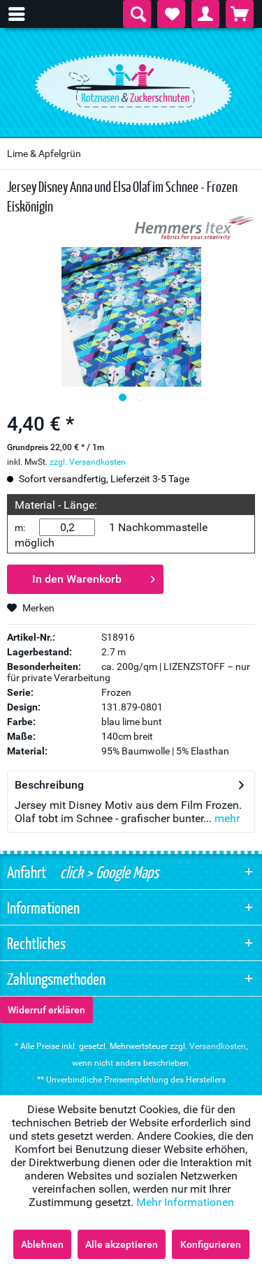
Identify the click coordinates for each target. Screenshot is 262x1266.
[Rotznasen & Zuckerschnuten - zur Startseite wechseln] (131, 85)
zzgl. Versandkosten (88, 462)
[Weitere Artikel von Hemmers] (195, 228)
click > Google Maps (108, 871)
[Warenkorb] (240, 14)
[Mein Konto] (205, 14)
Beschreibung (49, 784)
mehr (226, 818)
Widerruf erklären (46, 1009)
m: (20, 527)
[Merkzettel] (171, 14)
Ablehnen (42, 1244)
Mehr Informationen (185, 1202)
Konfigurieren (210, 1244)
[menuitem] (24, 14)
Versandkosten (217, 1046)
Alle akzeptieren (121, 1244)
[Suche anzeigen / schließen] (137, 14)
